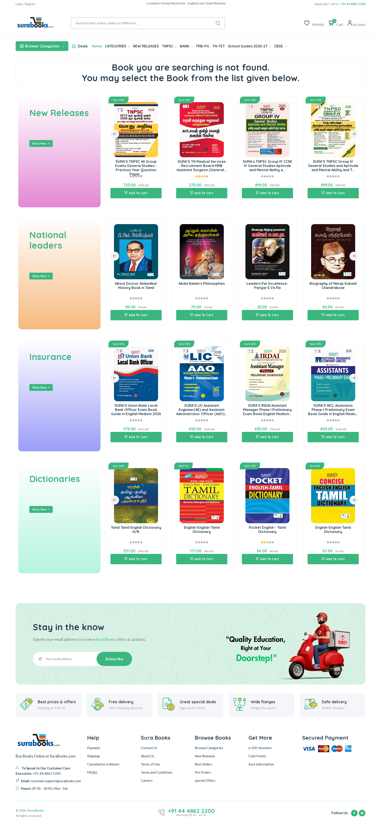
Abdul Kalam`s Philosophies (136, 283)
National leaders (47, 240)
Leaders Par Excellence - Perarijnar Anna (333, 285)
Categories (42, 46)
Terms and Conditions (156, 772)
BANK (185, 46)
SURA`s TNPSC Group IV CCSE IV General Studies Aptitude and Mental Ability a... (201, 165)
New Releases (59, 112)
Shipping (93, 756)
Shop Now (39, 143)
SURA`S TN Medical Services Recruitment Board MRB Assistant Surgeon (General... (136, 165)
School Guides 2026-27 (248, 46)
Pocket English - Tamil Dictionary (201, 529)
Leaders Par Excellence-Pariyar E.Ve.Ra (201, 285)
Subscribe (114, 659)
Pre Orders (203, 772)
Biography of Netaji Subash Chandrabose (267, 285)
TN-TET (218, 46)
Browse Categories (209, 748)
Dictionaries (54, 478)
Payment (93, 748)
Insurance (50, 356)
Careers (147, 780)
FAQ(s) (92, 772)
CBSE (279, 46)
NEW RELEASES (146, 46)
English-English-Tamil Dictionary (136, 529)
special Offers (205, 780)
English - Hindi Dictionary (333, 527)
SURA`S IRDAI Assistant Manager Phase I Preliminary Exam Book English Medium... (201, 409)
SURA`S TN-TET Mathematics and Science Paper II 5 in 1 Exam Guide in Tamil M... (333, 165)
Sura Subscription (261, 764)
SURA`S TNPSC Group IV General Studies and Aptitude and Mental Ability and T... (267, 165)
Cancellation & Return (103, 764)
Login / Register (25, 4)
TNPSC (168, 46)
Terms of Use (150, 764)
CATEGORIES (116, 46)
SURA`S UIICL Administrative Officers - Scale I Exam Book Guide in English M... (333, 409)
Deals (83, 46)
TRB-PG (202, 46)
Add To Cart (138, 193)
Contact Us (149, 748)
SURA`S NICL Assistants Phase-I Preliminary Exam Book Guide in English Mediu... (267, 409)
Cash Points (257, 756)
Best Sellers (203, 764)
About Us (147, 756)
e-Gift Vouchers (260, 748)
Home (97, 46)
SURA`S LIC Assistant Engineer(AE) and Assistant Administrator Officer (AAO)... (135, 409)
